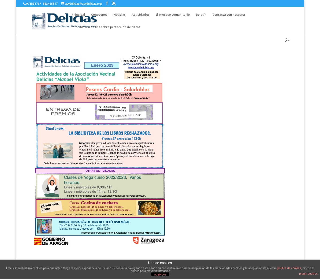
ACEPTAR (160, 274)
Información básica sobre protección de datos (106, 27)
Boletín (201, 14)
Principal (78, 14)
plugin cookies (308, 273)
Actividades (140, 14)
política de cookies (289, 268)
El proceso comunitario (173, 14)
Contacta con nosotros (229, 14)
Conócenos (99, 14)
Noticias (119, 14)
